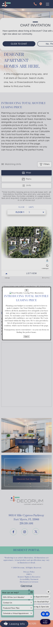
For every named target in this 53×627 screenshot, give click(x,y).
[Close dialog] (26, 290)
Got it (26, 337)
